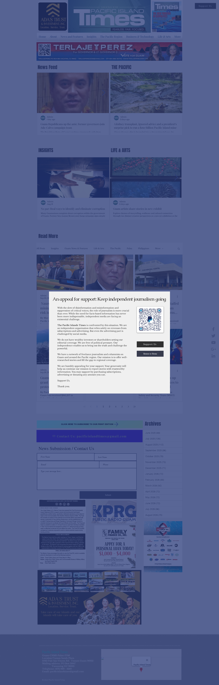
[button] (150, 354)
